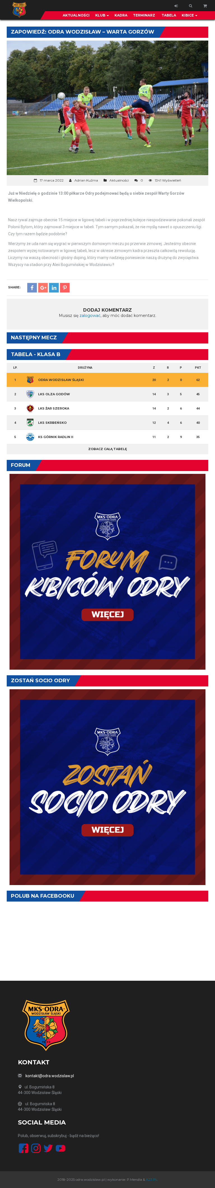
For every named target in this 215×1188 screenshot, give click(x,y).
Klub (100, 15)
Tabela (168, 15)
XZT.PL (152, 1179)
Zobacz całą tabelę (107, 449)
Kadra (120, 15)
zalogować (90, 315)
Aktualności (76, 15)
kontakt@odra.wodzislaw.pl (49, 1076)
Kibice (188, 15)
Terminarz (144, 15)
